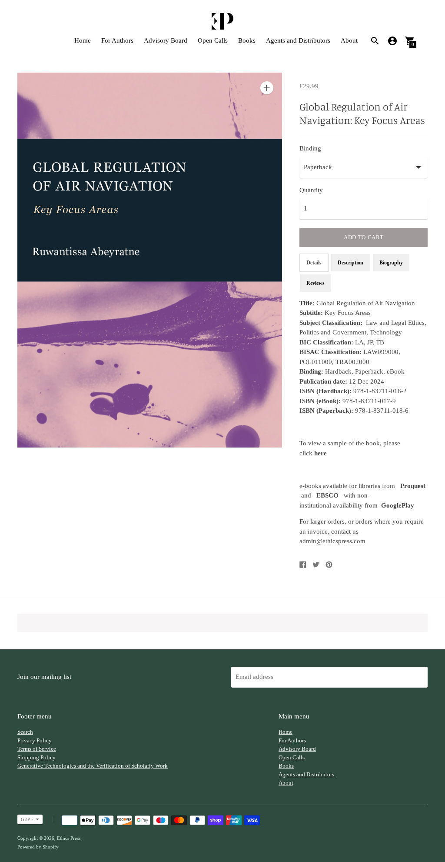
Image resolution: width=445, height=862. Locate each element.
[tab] (315, 283)
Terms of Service (36, 748)
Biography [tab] (391, 263)
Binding (310, 148)
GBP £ (27, 819)
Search (25, 731)
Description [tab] (350, 263)
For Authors (117, 40)
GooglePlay (397, 505)
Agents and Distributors (298, 40)
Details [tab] (314, 263)
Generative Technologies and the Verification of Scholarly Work (92, 765)
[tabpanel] (363, 422)
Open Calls (213, 40)
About (349, 40)
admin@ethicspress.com (332, 541)
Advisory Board (165, 40)
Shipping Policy (36, 757)
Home (82, 40)
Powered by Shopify (38, 846)
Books (247, 40)
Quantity (311, 190)
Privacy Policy (34, 740)
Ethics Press (68, 838)
